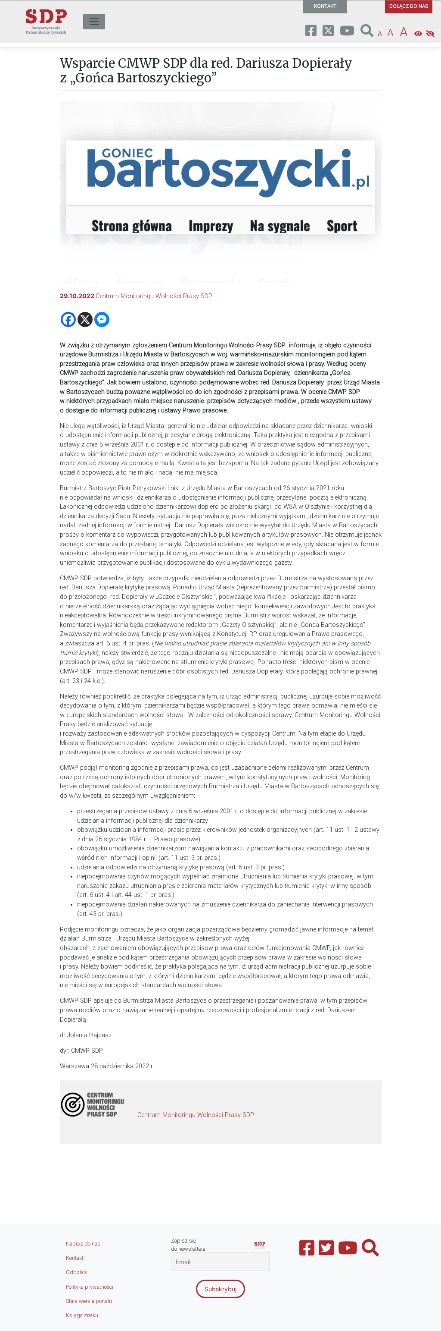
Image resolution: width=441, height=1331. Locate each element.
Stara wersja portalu (89, 1301)
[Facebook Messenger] (101, 319)
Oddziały (76, 1272)
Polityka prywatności (89, 1287)
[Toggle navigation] (94, 21)
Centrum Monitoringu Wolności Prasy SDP (154, 296)
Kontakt (75, 1258)
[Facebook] (68, 319)
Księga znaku (82, 1315)
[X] (85, 319)
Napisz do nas (83, 1243)
